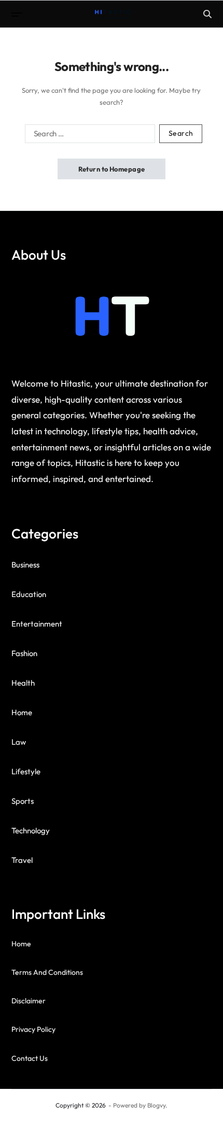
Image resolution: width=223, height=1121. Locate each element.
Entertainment (36, 624)
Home (21, 712)
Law (18, 742)
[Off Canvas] (16, 14)
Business (25, 565)
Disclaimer (28, 1000)
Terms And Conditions (47, 972)
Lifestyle (25, 771)
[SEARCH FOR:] (88, 135)
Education (28, 594)
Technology (30, 830)
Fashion (24, 653)
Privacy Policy (33, 1029)
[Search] (207, 14)
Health (23, 683)
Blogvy (156, 1105)
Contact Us (29, 1058)
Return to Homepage (111, 169)
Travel (22, 860)
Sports (22, 801)
